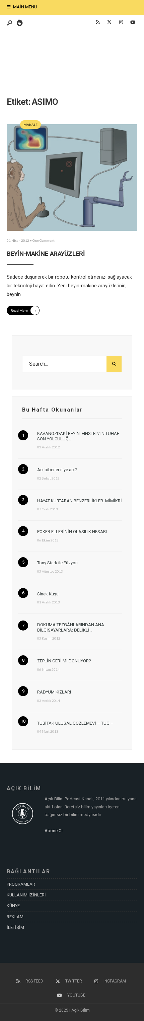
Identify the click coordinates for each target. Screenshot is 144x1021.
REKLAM (15, 916)
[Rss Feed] (97, 22)
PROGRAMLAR (21, 884)
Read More (24, 310)
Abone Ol (54, 830)
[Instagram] (121, 22)
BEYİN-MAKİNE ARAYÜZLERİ (46, 254)
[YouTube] (132, 22)
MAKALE (30, 125)
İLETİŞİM (15, 927)
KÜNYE (13, 905)
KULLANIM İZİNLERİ (26, 894)
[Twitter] (109, 22)
